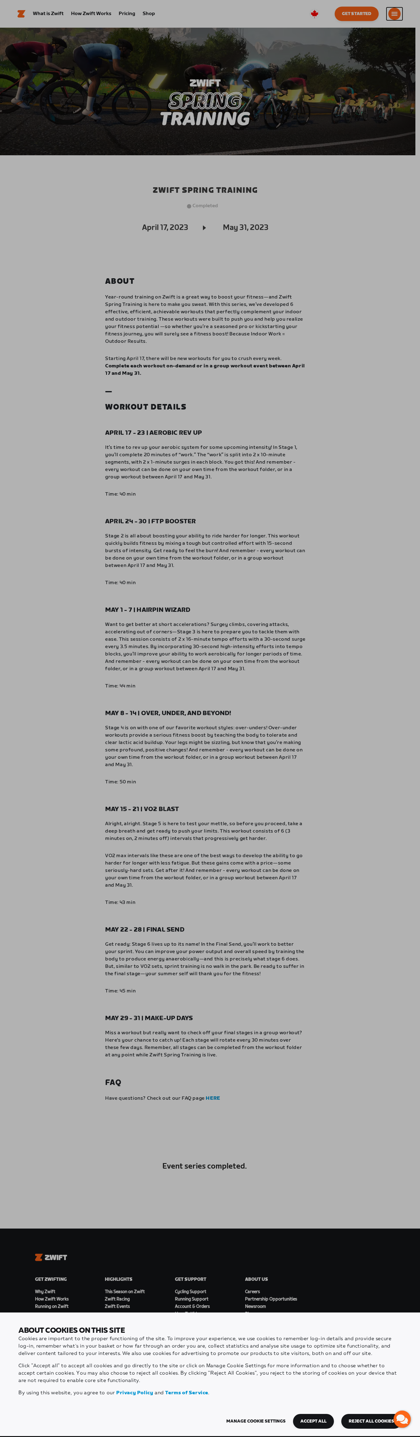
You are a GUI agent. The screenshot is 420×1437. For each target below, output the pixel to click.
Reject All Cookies (371, 1421)
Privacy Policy (134, 1393)
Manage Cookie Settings (256, 1421)
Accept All (313, 1421)
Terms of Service (186, 1393)
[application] (402, 1419)
